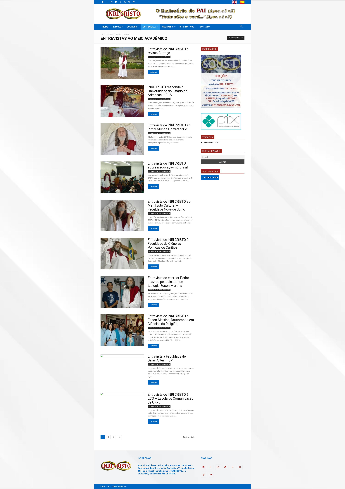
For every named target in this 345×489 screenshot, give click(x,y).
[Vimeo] (129, 2)
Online (210, 142)
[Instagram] (111, 2)
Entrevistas (149, 26)
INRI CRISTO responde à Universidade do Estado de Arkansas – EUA (167, 91)
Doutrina (132, 26)
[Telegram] (116, 2)
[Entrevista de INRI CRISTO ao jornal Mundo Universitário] (122, 139)
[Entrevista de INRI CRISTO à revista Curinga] (122, 63)
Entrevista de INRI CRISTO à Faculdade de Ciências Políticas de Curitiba (168, 243)
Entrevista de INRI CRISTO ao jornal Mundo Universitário (169, 127)
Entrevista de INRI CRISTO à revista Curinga (168, 51)
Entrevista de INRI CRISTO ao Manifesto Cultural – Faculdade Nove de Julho (169, 205)
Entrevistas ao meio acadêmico (159, 57)
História (116, 26)
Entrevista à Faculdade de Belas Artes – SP (167, 358)
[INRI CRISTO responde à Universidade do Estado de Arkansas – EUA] (122, 101)
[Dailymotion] (103, 2)
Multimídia (167, 26)
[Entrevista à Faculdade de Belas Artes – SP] (122, 370)
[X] (125, 2)
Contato (205, 26)
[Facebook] (107, 2)
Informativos (187, 26)
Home (105, 26)
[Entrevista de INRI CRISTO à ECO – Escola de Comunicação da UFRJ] (122, 408)
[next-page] (119, 437)
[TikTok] (120, 2)
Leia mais (153, 72)
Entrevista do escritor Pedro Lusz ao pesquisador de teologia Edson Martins (168, 282)
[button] (241, 27)
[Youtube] (134, 2)
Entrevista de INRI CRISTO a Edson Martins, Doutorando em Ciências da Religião (171, 320)
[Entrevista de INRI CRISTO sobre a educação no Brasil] (122, 177)
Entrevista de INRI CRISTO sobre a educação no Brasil (168, 165)
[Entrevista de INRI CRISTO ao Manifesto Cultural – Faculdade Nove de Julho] (122, 215)
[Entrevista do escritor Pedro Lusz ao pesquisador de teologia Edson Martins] (122, 292)
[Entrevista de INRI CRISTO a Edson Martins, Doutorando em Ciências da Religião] (122, 330)
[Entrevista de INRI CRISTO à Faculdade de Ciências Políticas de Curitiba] (122, 253)
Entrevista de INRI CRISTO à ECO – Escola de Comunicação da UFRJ (170, 398)
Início (103, 34)
